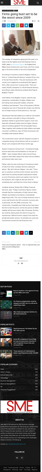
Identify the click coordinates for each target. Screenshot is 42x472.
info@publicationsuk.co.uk (16, 444)
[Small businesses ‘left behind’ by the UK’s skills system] (6, 332)
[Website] (19, 263)
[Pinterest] (22, 25)
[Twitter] (8, 25)
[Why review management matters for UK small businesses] (6, 315)
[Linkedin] (13, 25)
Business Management (13, 7)
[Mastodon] (22, 263)
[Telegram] (26, 25)
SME (5, 21)
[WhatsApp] (17, 25)
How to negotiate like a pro (31, 245)
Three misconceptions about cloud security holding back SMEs (11, 247)
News (16, 10)
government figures (18, 64)
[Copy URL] (31, 25)
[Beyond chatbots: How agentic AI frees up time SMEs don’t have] (6, 294)
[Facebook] (4, 25)
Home (3, 7)
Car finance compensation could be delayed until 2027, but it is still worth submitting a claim (25, 303)
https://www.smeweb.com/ (21, 261)
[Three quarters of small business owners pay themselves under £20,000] (6, 354)
